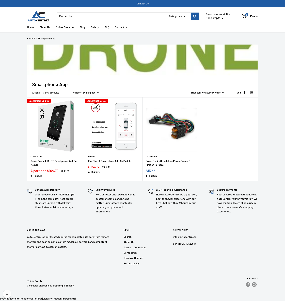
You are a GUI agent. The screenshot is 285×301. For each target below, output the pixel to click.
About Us (45, 27)
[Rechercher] (195, 16)
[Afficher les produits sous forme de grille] (245, 92)
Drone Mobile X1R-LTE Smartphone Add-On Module (54, 162)
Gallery (95, 27)
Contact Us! (130, 252)
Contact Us (143, 3)
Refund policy (132, 263)
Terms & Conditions (135, 247)
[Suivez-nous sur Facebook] (248, 284)
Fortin (91, 156)
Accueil (31, 38)
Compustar (36, 156)
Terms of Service (133, 257)
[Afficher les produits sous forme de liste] (251, 92)
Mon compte (213, 17)
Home (30, 27)
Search (128, 236)
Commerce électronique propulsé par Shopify (50, 285)
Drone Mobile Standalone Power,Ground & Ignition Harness (168, 162)
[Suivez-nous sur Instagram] (254, 284)
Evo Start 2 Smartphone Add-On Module (109, 160)
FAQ (107, 27)
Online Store (63, 27)
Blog (82, 27)
